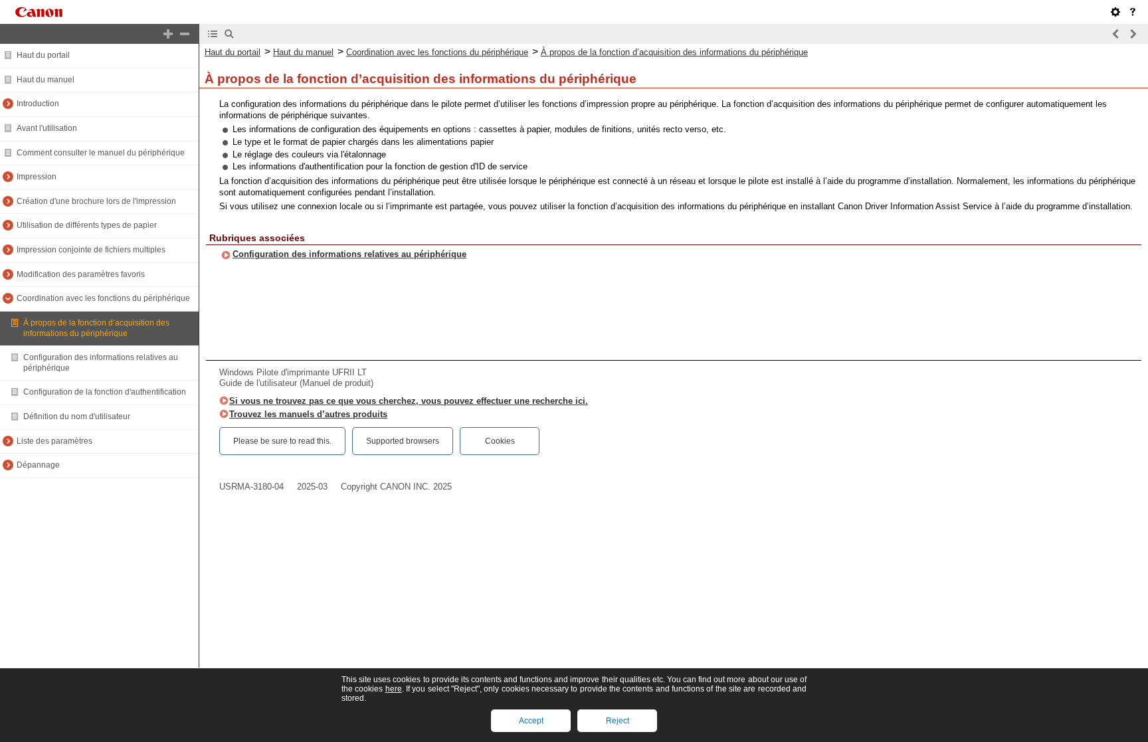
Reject (617, 720)
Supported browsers (402, 441)
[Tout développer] (168, 34)
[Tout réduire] (184, 34)
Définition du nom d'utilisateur (76, 416)
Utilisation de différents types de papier (87, 225)
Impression (36, 176)
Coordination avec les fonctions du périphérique (103, 298)
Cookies (500, 441)
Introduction (38, 103)
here (393, 689)
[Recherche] (229, 34)
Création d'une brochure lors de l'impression (96, 201)
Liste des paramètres (54, 441)
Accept (531, 720)
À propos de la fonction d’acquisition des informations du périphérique (96, 328)
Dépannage (38, 465)
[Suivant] (1132, 34)
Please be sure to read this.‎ (282, 441)
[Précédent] (1116, 34)
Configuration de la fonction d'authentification (104, 392)
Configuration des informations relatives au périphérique (349, 254)
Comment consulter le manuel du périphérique (101, 152)
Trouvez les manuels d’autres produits (308, 414)
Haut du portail (43, 55)
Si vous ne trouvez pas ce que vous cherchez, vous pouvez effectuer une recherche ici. (408, 401)
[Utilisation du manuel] (1132, 12)
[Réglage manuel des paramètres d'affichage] (1115, 12)
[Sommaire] (212, 34)
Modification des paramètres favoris (81, 274)
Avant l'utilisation (47, 128)
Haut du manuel (45, 79)
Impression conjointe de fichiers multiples (91, 249)
